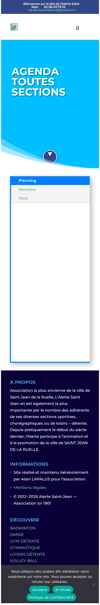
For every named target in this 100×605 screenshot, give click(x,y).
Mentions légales (30, 487)
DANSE (17, 534)
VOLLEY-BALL (24, 560)
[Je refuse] (93, 585)
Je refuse (63, 590)
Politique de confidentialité (51, 597)
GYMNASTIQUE (25, 547)
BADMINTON (22, 528)
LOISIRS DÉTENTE (27, 554)
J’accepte (39, 590)
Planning (27, 180)
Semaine (27, 189)
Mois (23, 198)
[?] (50, 156)
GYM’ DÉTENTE (24, 541)
